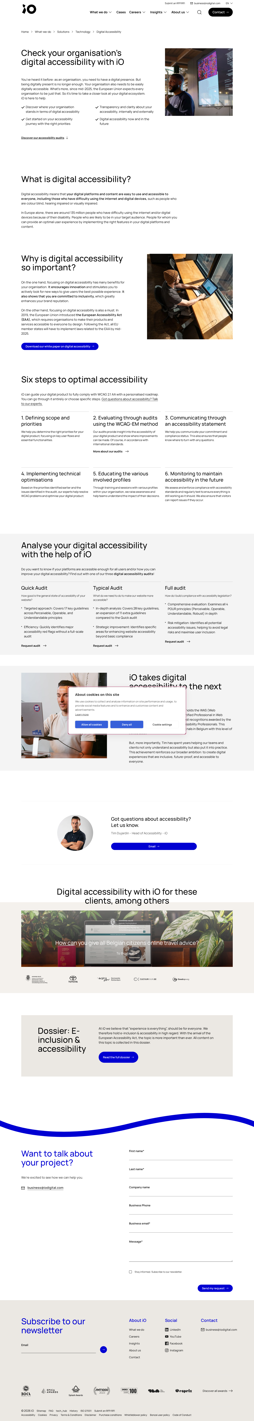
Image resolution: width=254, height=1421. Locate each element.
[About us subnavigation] (187, 12)
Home (25, 32)
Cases (121, 12)
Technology (83, 32)
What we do (98, 12)
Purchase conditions (110, 1415)
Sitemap (41, 1410)
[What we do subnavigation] (110, 12)
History (74, 1410)
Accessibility (28, 1415)
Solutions (63, 32)
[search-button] (199, 12)
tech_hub (61, 1410)
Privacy (54, 1415)
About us (178, 12)
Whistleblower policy (135, 1415)
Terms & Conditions (71, 1415)
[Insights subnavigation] (165, 12)
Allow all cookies (91, 724)
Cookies (42, 1415)
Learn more (82, 714)
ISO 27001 (86, 1410)
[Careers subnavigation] (144, 12)
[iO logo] (30, 9)
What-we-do (43, 32)
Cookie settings (162, 724)
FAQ (51, 1410)
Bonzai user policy (160, 1415)
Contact (134, 1357)
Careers (135, 12)
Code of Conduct (182, 1415)
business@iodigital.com (207, 3)
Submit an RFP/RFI (175, 3)
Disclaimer (90, 1415)
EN (227, 3)
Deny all (127, 724)
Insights (156, 12)
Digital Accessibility (109, 32)
